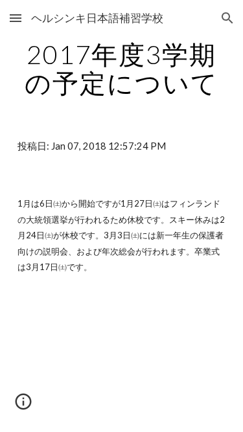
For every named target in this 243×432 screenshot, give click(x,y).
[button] (15, 18)
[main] (121, 68)
